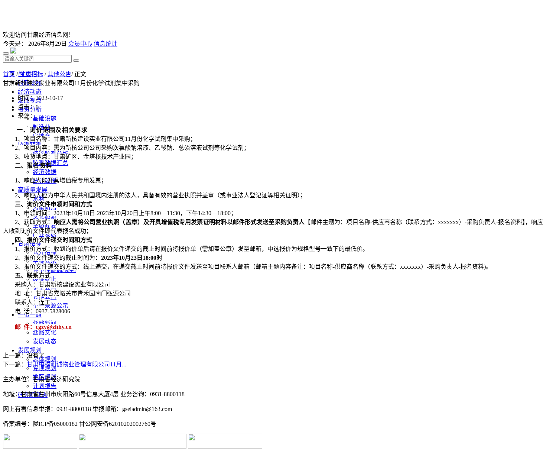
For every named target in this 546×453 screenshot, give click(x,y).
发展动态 (44, 341)
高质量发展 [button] (33, 190)
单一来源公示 (50, 305)
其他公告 (59, 74)
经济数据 (44, 172)
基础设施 (44, 118)
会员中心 (80, 44)
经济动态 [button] (30, 91)
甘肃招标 (31, 74)
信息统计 (105, 44)
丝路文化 (44, 332)
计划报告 (44, 386)
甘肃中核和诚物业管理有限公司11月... (76, 364)
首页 (9, 74)
